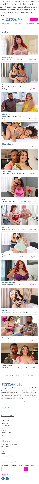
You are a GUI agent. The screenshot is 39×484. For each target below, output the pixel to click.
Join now (33, 19)
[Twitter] (7, 478)
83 (26, 375)
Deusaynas (6, 85)
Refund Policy (5, 423)
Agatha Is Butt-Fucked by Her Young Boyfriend (15, 312)
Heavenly (5, 338)
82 (23, 375)
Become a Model (6, 432)
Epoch (3, 451)
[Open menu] (2, 19)
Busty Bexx (6, 227)
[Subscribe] (26, 469)
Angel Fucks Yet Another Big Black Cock (13, 173)
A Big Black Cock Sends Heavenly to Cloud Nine (15, 340)
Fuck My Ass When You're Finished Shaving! (14, 229)
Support (3, 430)
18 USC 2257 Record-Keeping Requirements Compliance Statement (17, 401)
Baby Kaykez (6, 114)
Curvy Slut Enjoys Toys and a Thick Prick (13, 284)
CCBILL (3, 453)
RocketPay (4, 449)
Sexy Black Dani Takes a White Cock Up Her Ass (15, 201)
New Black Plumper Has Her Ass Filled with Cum (15, 146)
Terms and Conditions (7, 416)
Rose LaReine (7, 57)
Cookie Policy (5, 420)
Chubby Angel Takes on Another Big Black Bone (15, 367)
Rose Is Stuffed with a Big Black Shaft (12, 59)
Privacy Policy (5, 418)
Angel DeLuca (7, 172)
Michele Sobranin (8, 144)
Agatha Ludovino (8, 310)
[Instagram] (3, 478)
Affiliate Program (6, 425)
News (3, 435)
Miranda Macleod (8, 282)
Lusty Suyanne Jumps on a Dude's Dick (13, 257)
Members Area (5, 411)
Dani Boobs (6, 199)
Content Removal (6, 428)
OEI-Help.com (5, 446)
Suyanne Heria (7, 255)
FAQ (2, 413)
